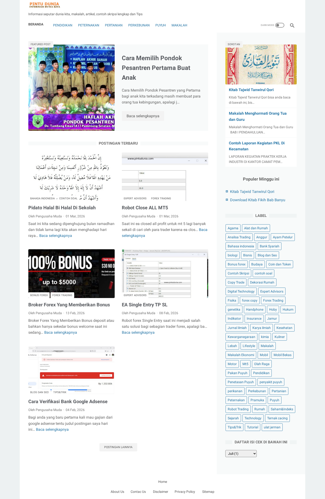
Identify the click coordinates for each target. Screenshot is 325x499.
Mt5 (245, 364)
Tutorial (252, 427)
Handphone (254, 309)
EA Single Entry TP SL (144, 305)
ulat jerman (272, 427)
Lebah (232, 346)
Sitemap (208, 492)
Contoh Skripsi (238, 273)
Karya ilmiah (261, 328)
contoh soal (68, 198)
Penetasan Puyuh (241, 382)
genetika (234, 309)
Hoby (273, 309)
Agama (233, 228)
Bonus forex (39, 295)
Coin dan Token (279, 264)
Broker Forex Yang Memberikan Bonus (69, 305)
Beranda (35, 24)
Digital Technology (241, 291)
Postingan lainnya (118, 447)
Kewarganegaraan (241, 337)
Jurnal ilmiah (237, 328)
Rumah (259, 409)
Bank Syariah (269, 246)
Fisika (232, 300)
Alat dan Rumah (256, 228)
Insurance (254, 318)
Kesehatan (284, 328)
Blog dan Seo (39, 392)
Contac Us (138, 492)
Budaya (257, 264)
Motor (232, 364)
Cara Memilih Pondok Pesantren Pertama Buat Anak (156, 67)
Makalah (179, 25)
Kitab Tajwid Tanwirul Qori (251, 90)
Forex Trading (161, 198)
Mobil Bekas (282, 355)
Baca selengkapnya (145, 116)
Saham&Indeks (282, 409)
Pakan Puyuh (237, 373)
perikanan (235, 391)
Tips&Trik (59, 392)
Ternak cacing (277, 418)
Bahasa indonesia (42, 198)
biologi (232, 255)
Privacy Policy (185, 492)
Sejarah (233, 418)
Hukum (288, 309)
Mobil (264, 355)
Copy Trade (236, 282)
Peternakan (88, 25)
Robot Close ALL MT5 (145, 207)
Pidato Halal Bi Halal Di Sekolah (62, 207)
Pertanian (114, 25)
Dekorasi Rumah (262, 282)
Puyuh (160, 25)
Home (162, 482)
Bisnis (247, 255)
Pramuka (257, 400)
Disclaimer (160, 492)
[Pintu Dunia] (47, 5)
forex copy (249, 300)
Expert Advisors (135, 198)
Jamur (272, 318)
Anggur (261, 237)
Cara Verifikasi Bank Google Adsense (68, 401)
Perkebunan (139, 25)
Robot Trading (238, 409)
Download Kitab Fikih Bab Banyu (257, 200)
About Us (117, 492)
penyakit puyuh (271, 382)
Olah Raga (262, 364)
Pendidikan (62, 25)
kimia (265, 337)
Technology (253, 418)
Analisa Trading (239, 237)
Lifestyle (249, 346)
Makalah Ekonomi (241, 355)
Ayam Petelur (283, 237)
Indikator (234, 318)
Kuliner (280, 337)
